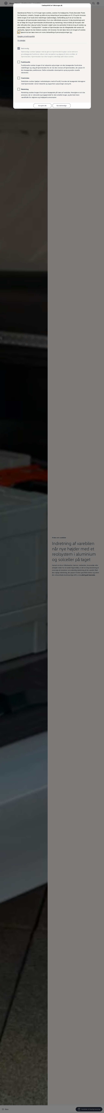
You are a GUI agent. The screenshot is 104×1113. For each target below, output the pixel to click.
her (18, 32)
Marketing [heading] (25, 89)
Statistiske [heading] (25, 78)
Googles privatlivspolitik (26, 36)
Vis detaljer (21, 40)
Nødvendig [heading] (25, 48)
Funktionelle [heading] (25, 62)
